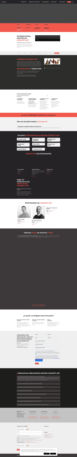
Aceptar (47, 453)
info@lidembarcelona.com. (29, 441)
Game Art (40, 221)
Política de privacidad (40, 450)
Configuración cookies (40, 453)
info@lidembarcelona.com (48, 437)
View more (19, 173)
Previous (16, 165)
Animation (36, 221)
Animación (22, 220)
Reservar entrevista (32, 417)
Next (60, 165)
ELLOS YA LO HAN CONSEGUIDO (38, 305)
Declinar (53, 453)
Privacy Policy (37, 442)
